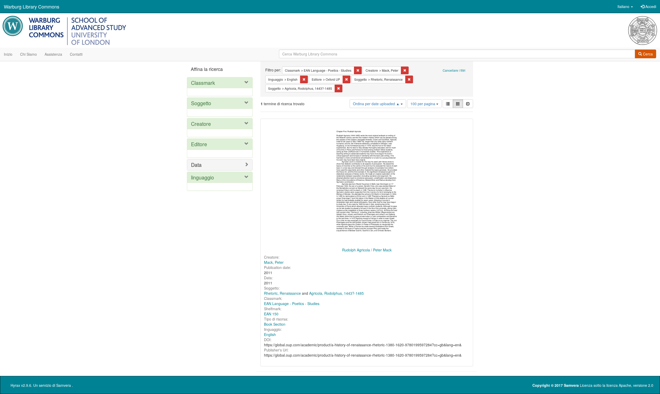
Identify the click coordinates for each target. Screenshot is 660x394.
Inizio (8, 54)
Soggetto (201, 103)
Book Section (274, 324)
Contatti (76, 54)
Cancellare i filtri (454, 70)
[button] (625, 6)
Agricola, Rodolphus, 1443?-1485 (336, 293)
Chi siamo (28, 54)
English (270, 334)
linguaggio (202, 177)
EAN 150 (271, 313)
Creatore (201, 123)
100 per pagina (423, 103)
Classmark (203, 82)
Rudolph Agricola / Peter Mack (367, 249)
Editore (199, 144)
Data (196, 164)
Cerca (647, 53)
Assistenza (53, 54)
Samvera (63, 385)
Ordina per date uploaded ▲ (377, 103)
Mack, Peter (274, 262)
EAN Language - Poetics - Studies (291, 303)
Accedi (650, 6)
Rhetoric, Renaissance (282, 293)
